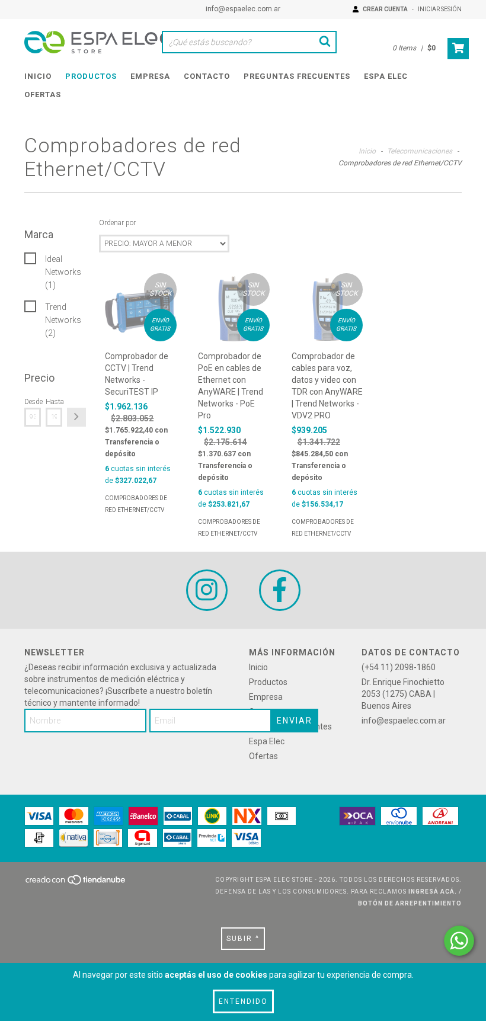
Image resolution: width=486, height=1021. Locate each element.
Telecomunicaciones (419, 151)
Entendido (243, 1001)
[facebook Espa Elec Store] (279, 590)
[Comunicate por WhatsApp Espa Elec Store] (459, 941)
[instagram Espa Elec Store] (207, 590)
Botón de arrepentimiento (410, 903)
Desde (32, 402)
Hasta (54, 402)
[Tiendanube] (76, 883)
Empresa (150, 76)
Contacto (207, 76)
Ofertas (42, 94)
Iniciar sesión (440, 9)
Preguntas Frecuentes (297, 76)
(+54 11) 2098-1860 (399, 667)
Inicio (38, 76)
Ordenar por (117, 223)
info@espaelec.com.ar (243, 9)
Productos (91, 76)
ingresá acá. (432, 891)
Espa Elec (386, 76)
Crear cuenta (385, 9)
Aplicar (76, 417)
